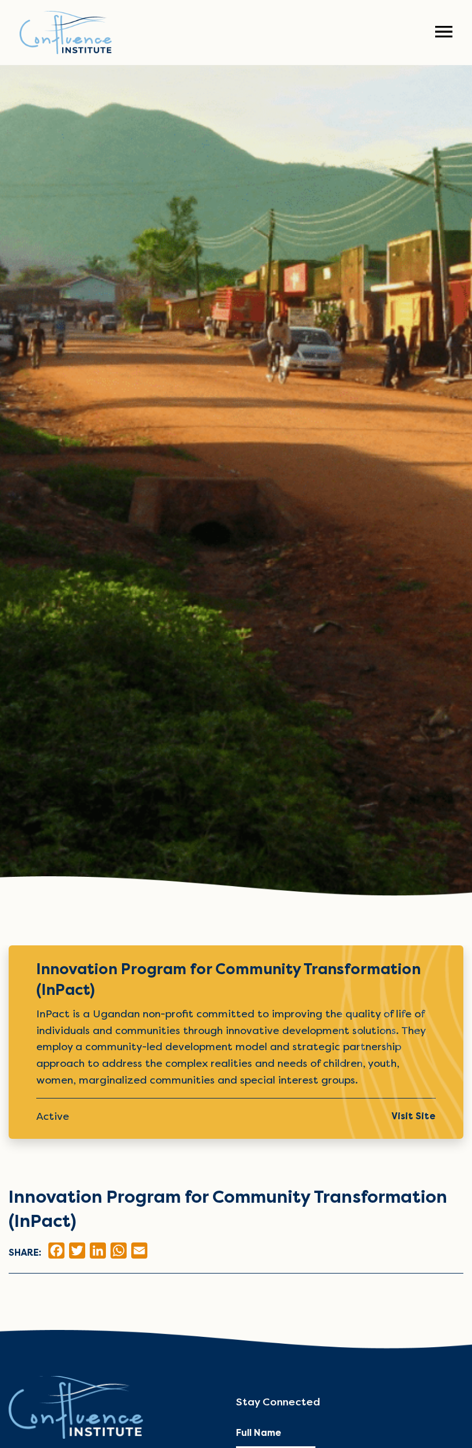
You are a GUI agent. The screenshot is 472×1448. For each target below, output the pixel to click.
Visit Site (413, 1116)
